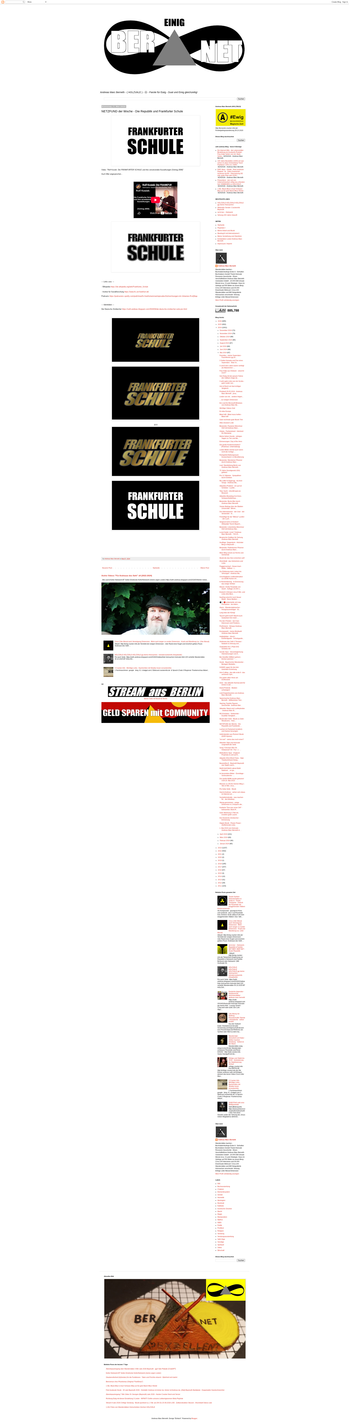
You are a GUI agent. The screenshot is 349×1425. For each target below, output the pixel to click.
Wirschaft (220, 1250)
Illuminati (220, 1203)
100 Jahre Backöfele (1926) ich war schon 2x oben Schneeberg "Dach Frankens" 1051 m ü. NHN (230, 163)
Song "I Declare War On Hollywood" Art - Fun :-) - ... (230, 749)
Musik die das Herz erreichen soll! (232, 558)
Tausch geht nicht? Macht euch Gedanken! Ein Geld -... (230, 617)
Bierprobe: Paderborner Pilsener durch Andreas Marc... (231, 549)
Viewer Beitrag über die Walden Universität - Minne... (231, 507)
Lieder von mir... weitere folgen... (231, 397)
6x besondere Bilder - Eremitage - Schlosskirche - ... (231, 774)
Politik (219, 1225)
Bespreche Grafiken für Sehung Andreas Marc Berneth (231, 538)
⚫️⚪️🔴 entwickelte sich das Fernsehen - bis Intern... (230, 603)
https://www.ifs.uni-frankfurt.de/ (136, 292)
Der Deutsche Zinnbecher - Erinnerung (229, 819)
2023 (220, 848)
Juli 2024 (223, 346)
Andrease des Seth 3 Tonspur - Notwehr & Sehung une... (230, 642)
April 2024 (224, 834)
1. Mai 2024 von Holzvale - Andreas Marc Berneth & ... (230, 829)
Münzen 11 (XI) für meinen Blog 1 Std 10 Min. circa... (231, 785)
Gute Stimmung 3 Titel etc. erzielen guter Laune (229, 814)
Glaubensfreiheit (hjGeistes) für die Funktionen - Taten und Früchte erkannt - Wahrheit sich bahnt (141, 1377)
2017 (220, 867)
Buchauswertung (223, 1186)
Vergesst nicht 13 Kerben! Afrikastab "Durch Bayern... (230, 523)
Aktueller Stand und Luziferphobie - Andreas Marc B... (232, 709)
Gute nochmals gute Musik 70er (231, 420)
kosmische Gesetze (224, 1209)
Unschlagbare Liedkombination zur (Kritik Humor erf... (231, 578)
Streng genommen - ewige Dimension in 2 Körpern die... (231, 803)
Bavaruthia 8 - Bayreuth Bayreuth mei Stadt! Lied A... (231, 764)
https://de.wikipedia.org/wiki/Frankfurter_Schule (129, 287)
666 (218, 1184)
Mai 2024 (223, 353)
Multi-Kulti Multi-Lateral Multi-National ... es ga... (230, 769)
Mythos (220, 1220)
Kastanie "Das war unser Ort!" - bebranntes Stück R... (230, 808)
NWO (219, 1223)
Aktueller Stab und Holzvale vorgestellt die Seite (229, 744)
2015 (220, 873)
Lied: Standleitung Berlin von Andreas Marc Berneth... (230, 466)
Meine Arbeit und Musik (226, 231)
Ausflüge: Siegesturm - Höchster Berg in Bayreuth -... (231, 543)
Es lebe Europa (225, 411)
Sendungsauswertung (225, 1236)
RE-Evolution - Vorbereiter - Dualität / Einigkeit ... (229, 715)
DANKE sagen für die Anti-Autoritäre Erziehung (229, 668)
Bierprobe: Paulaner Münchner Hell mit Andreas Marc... (230, 427)
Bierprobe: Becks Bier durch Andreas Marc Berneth (229, 502)
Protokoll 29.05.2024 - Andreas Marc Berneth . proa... (230, 392)
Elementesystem (223, 1192)
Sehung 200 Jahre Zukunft (227, 215)
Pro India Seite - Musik (227, 789)
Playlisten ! (221, 228)
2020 (220, 857)
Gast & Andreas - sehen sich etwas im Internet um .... (232, 793)
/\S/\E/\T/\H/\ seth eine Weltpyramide (236, 1104)
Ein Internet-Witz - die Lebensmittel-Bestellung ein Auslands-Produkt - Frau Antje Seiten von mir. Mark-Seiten (230, 153)
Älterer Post (204, 568)
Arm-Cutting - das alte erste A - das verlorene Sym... (232, 673)
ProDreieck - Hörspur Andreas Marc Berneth (230, 627)
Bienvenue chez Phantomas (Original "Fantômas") (124, 1382)
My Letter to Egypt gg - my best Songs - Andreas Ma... (230, 482)
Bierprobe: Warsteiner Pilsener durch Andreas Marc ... (230, 461)
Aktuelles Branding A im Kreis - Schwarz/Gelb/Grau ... (230, 497)
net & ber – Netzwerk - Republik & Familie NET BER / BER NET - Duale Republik (237, 948)
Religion (220, 1231)
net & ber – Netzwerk (225, 212)
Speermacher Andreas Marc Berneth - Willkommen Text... (231, 699)
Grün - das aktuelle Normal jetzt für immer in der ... (232, 684)
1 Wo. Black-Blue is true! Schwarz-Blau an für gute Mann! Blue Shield (230, 190)
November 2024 (226, 333)
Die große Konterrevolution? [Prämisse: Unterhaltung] (229, 446)
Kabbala (220, 1206)
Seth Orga (221, 1239)
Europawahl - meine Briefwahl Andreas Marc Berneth (230, 632)
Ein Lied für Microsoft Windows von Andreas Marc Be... (230, 404)
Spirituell (220, 1245)
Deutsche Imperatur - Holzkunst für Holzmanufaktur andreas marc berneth (237, 994)
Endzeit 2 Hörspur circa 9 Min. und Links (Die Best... (232, 593)
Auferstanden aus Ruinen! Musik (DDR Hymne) (231, 735)
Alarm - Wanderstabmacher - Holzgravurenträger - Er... (230, 608)
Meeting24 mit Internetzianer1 (228, 233)
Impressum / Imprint (224, 244)
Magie (219, 1214)
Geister (220, 1195)
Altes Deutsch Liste (226, 423)
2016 (220, 870)
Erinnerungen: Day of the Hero (230, 441)
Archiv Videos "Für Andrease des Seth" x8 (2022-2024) (126, 575)
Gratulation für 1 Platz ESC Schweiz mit (229, 648)
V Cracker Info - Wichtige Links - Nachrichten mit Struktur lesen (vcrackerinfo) (143, 668)
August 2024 (225, 343)
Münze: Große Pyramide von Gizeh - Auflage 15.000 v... (230, 588)
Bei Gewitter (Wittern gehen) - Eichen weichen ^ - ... (230, 658)
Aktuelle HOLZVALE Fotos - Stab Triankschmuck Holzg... (231, 759)
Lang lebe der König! (227, 613)
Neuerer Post (107, 568)
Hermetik (220, 1197)
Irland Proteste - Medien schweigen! (228, 689)
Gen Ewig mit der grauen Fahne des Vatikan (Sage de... (231, 377)
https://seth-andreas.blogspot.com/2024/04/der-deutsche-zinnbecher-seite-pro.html (154, 309)
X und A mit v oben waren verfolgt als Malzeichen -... (231, 367)
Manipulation (222, 1217)
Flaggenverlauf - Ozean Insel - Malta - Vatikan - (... (230, 567)
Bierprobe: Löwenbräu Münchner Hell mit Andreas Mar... (231, 528)
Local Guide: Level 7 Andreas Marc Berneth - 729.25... (230, 533)
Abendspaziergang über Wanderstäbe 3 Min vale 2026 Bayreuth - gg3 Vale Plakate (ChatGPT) (141, 1369)
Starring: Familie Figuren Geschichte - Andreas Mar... (230, 704)
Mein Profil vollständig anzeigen (227, 300)
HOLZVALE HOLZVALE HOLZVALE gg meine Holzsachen (230, 204)
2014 (220, 876)
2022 (220, 851)
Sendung (220, 1234)
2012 (220, 883)
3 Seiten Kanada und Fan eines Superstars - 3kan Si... (231, 361)
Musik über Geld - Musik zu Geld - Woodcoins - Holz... (231, 720)
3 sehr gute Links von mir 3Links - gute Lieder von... (231, 382)
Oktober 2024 (225, 337)
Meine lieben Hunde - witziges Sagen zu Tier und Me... (230, 437)
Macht (219, 1211)
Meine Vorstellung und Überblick (229, 236)
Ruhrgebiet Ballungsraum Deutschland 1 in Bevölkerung (231, 456)
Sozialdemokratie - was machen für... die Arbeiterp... (231, 798)
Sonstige (220, 1242)
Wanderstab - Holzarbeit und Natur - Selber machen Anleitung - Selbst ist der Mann (237, 1040)
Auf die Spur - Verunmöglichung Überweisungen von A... (231, 653)
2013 (220, 880)
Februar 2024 (225, 841)
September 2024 (226, 340)
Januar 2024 (225, 844)
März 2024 (224, 837)
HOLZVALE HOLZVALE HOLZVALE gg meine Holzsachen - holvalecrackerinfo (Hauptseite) (148, 655)
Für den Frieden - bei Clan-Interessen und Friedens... (230, 622)
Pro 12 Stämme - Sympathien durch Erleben (230, 476)
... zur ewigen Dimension (228, 400)
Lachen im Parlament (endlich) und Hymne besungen (230, 730)
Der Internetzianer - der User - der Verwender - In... (231, 513)
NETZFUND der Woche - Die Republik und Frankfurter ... (230, 725)
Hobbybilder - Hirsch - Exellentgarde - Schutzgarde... (231, 637)
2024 (220, 327)
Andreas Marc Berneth (227, 266)
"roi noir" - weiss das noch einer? (231, 739)
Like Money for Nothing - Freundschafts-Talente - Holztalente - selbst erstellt (237, 1018)
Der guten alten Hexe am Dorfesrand (228, 679)
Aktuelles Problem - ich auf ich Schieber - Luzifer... (230, 487)
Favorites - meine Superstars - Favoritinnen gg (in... (230, 356)
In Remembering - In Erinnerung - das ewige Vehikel (231, 583)
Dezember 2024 (226, 330)
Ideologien (221, 1200)
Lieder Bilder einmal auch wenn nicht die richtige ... (231, 451)
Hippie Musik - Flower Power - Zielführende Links (230, 824)
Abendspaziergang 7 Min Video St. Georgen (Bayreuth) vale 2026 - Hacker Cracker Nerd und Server (143, 1394)
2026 (220, 321)
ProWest (220, 1228)
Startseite (156, 568)
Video (219, 1247)
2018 (220, 864)
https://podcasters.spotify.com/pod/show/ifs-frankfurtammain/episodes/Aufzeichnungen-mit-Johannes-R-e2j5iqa (153, 296)
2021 (220, 854)
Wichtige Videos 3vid (227, 408)
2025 (220, 324)
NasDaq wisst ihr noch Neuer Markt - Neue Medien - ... (230, 598)
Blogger (194, 1418)
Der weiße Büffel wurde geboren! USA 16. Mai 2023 (231, 780)
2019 (220, 860)
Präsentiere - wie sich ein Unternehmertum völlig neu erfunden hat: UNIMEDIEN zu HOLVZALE (231, 182)
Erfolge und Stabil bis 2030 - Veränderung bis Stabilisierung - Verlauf (236, 1061)
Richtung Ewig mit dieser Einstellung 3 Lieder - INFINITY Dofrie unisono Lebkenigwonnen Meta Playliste (144, 1399)
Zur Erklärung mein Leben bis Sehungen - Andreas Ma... (230, 572)
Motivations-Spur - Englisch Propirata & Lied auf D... (229, 754)
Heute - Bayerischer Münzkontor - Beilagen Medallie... (231, 663)
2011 (220, 886)
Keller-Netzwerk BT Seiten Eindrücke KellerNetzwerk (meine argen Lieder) (133, 1373)
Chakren (220, 1189)
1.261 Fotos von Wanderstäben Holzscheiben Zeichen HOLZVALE (130, 1407)
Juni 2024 (224, 349)
